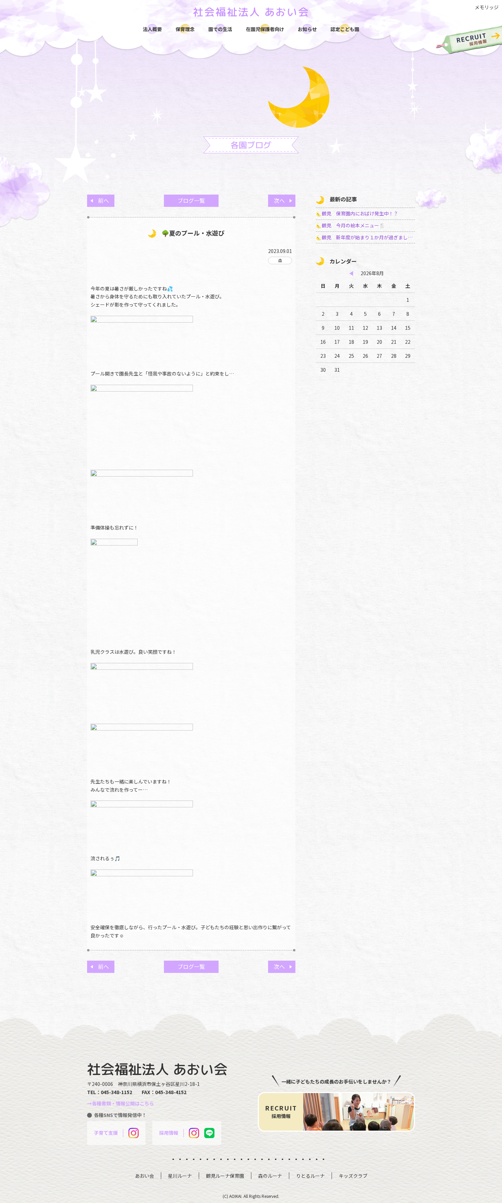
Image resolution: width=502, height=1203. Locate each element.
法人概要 (152, 29)
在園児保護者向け (265, 29)
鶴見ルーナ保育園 (225, 1175)
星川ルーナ (180, 1175)
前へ (103, 200)
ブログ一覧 (191, 200)
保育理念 (185, 29)
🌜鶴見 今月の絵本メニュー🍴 (350, 225)
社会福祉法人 (251, 12)
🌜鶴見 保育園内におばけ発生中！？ (357, 213)
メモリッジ (487, 7)
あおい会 (144, 1175)
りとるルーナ (310, 1175)
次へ (279, 200)
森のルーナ (270, 1175)
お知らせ (307, 29)
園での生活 (220, 29)
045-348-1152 (116, 1092)
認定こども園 (345, 29)
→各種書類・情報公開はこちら (120, 1103)
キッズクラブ (353, 1175)
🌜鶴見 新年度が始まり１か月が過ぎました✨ (365, 237)
